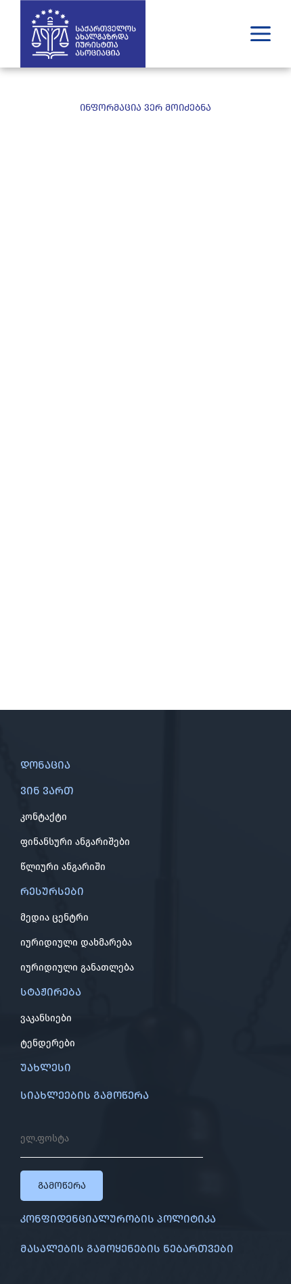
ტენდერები (47, 1043)
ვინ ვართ (47, 790)
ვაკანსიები (46, 1018)
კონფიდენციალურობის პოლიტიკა (118, 1218)
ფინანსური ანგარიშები (75, 842)
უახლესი (45, 1067)
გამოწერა (62, 1185)
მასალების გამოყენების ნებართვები (126, 1248)
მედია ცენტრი (54, 917)
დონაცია (45, 765)
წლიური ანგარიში (63, 867)
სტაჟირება (50, 991)
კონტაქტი (43, 817)
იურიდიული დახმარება (76, 942)
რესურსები (52, 891)
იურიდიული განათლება (77, 967)
